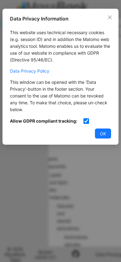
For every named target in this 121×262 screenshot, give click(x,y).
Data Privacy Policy (29, 71)
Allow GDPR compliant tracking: (43, 121)
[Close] (110, 17)
